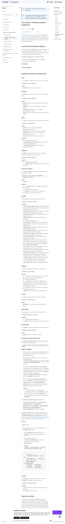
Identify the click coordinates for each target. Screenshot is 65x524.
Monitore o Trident (7, 41)
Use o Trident (5, 29)
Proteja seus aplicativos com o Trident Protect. (10, 54)
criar (56, 16)
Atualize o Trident (7, 34)
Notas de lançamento (7, 22)
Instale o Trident (6, 27)
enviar (56, 29)
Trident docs (5, 19)
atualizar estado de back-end (59, 35)
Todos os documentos (5, 6)
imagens (56, 21)
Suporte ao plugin (57, 39)
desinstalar (57, 30)
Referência (5, 60)
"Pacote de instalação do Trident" (29, 35)
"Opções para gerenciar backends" (37, 417)
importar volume (58, 23)
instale (56, 25)
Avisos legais (5, 62)
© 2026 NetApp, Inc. (5, 521)
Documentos (14, 2)
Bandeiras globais (26, 67)
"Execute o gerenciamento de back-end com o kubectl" (33, 418)
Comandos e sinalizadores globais (58, 11)
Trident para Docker (7, 46)
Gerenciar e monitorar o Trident (9, 32)
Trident (11, 6)
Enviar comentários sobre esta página (57, 521)
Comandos (25, 64)
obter (56, 20)
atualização (57, 32)
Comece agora (6, 24)
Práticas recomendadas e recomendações (8, 50)
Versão (3, 10)
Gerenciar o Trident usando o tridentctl (10, 38)
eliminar (56, 18)
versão (56, 37)
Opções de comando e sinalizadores (58, 14)
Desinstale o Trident (8, 44)
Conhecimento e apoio (7, 57)
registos (56, 27)
